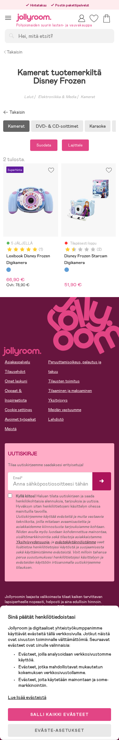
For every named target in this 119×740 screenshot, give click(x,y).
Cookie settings (18, 409)
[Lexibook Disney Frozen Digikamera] (8, 269)
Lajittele (75, 145)
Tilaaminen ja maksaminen (70, 390)
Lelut (28, 96)
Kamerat (88, 96)
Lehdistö (56, 419)
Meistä (11, 428)
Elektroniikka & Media (57, 96)
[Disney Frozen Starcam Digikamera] (66, 269)
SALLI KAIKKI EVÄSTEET (59, 714)
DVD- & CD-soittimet (57, 126)
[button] (8, 18)
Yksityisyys (58, 400)
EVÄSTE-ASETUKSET (59, 730)
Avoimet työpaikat (20, 419)
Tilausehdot (15, 371)
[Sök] (11, 35)
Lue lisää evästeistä (27, 697)
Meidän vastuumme (64, 409)
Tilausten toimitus (64, 381)
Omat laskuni (16, 381)
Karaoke (97, 126)
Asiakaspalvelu (17, 362)
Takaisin (15, 52)
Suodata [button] (43, 145)
